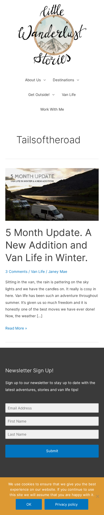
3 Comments (16, 271)
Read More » (16, 327)
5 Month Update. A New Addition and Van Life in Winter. (48, 245)
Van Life (69, 94)
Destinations (63, 80)
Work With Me (52, 109)
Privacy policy (66, 504)
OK (28, 504)
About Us (33, 80)
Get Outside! (39, 94)
